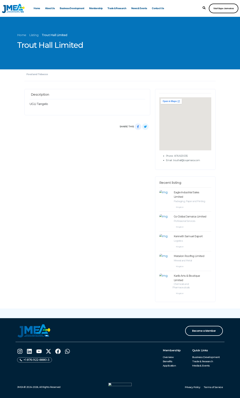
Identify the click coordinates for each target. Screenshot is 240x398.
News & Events (139, 8)
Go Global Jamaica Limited (190, 216)
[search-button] (204, 7)
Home (37, 8)
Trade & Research (116, 8)
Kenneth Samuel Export (188, 236)
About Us (50, 8)
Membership (96, 8)
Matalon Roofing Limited (189, 256)
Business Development (72, 8)
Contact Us (158, 8)
